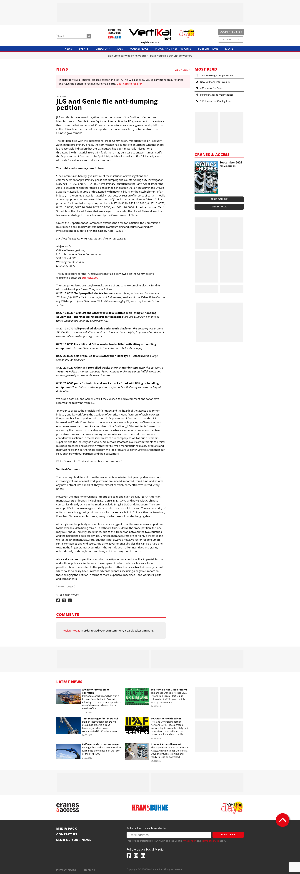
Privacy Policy (189, 840)
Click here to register (129, 83)
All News (181, 69)
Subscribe (228, 834)
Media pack (219, 206)
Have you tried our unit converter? (171, 55)
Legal (70, 586)
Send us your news (73, 840)
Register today (71, 630)
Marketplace (139, 48)
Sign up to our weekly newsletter (128, 55)
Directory (102, 48)
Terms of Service (210, 840)
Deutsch (154, 42)
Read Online (219, 199)
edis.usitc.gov (90, 277)
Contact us (66, 834)
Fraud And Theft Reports (173, 48)
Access (61, 586)
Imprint (89, 869)
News (68, 48)
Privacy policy (66, 869)
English (145, 42)
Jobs (120, 48)
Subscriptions (208, 48)
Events (83, 48)
